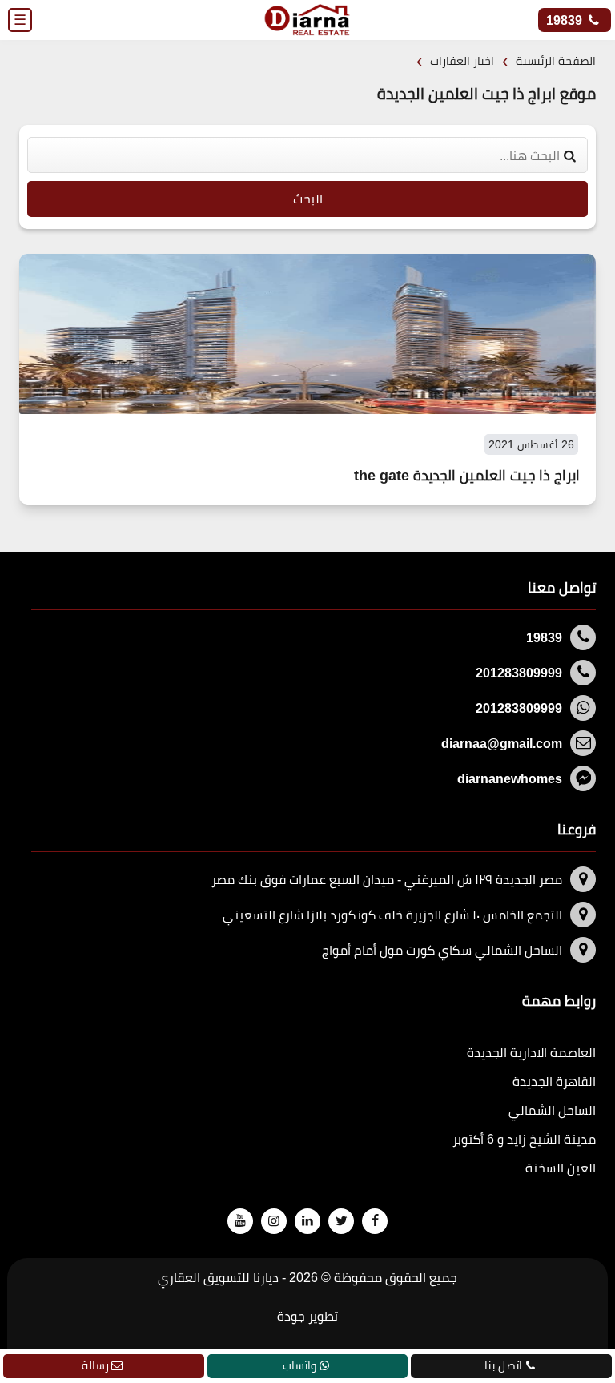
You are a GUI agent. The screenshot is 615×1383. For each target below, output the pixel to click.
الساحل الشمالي (552, 1110)
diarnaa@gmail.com (501, 743)
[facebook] (375, 1220)
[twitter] (341, 1220)
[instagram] (274, 1220)
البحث (308, 199)
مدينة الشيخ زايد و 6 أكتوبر (524, 1139)
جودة (291, 1316)
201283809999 (519, 673)
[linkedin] (307, 1220)
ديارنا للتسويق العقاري (218, 1277)
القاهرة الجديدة (554, 1081)
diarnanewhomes (509, 778)
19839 (565, 20)
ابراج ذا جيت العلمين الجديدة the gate (467, 475)
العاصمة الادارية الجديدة (531, 1052)
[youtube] (240, 1220)
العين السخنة (560, 1168)
